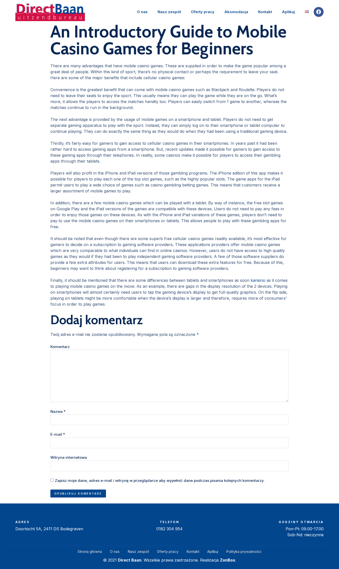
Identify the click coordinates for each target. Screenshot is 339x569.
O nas (142, 11)
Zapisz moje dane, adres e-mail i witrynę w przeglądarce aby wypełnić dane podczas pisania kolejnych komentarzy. (160, 480)
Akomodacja (236, 11)
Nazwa (58, 411)
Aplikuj (288, 11)
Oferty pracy (202, 11)
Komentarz (60, 346)
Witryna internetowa (68, 457)
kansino (258, 280)
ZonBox (227, 560)
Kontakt (265, 11)
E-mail (57, 434)
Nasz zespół (169, 11)
